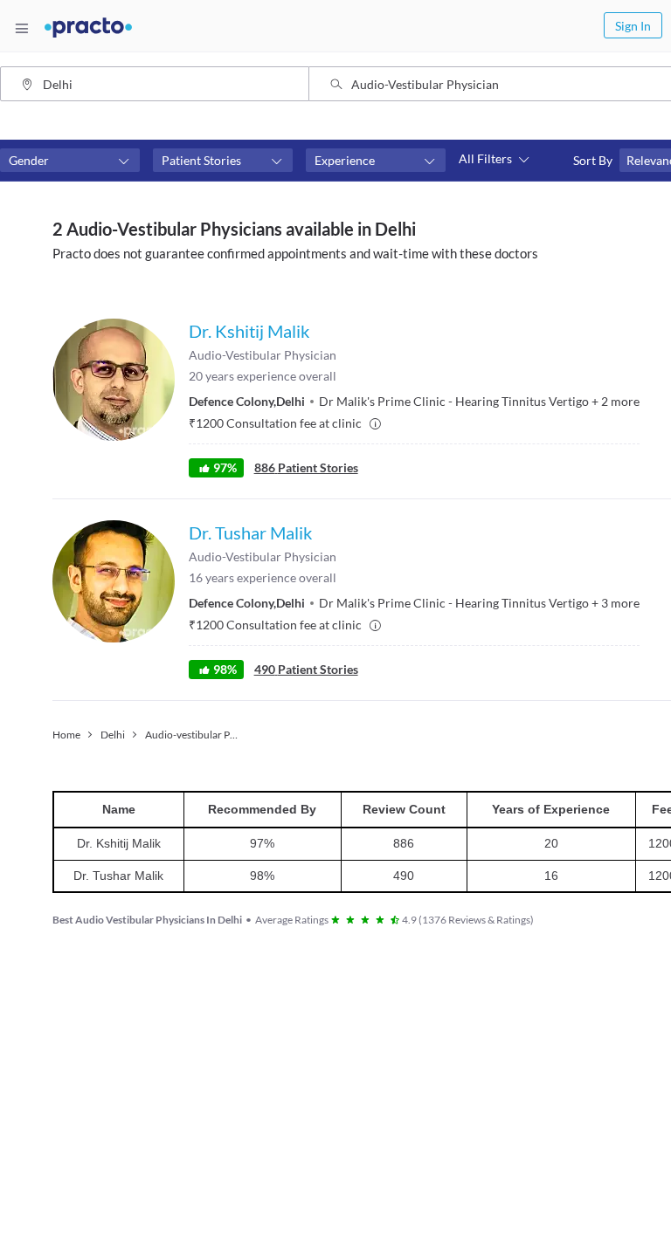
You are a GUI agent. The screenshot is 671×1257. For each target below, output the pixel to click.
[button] (70, 160)
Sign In (633, 25)
